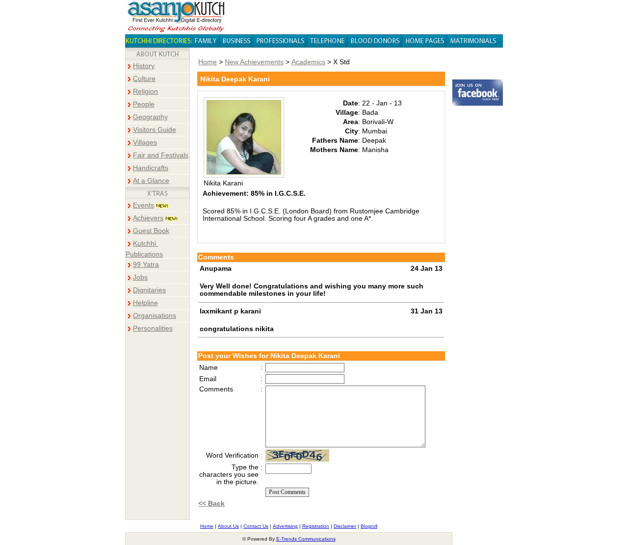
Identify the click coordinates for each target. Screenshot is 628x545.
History (144, 66)
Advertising (285, 526)
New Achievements (254, 62)
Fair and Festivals (160, 155)
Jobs (140, 277)
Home (207, 62)
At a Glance (151, 180)
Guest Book (151, 230)
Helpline (145, 303)
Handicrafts (150, 168)
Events (143, 205)
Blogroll (369, 526)
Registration (315, 526)
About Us (228, 526)
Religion (145, 91)
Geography (150, 117)
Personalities (153, 328)
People (144, 104)
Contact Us (255, 526)
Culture (144, 78)
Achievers (148, 218)
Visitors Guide (154, 129)
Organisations (154, 315)
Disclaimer (345, 526)
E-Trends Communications (306, 539)
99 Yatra (146, 264)
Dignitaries (149, 290)
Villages (145, 142)
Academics (308, 62)
